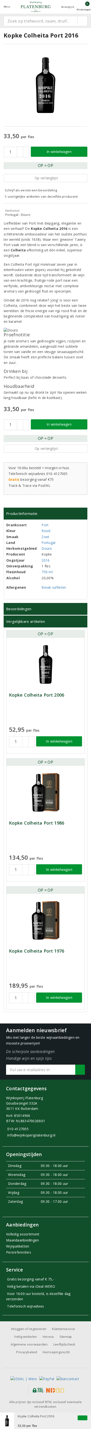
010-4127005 (18, 1129)
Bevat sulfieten (53, 587)
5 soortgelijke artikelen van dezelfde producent (41, 196)
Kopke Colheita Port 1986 (36, 823)
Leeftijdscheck (64, 1344)
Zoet (45, 536)
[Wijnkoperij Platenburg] (36, 6)
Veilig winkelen (25, 1336)
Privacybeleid (26, 1352)
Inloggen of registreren (28, 1329)
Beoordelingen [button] (18, 608)
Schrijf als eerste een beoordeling (31, 190)
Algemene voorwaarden (29, 1344)
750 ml (47, 572)
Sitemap (65, 1336)
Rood (45, 530)
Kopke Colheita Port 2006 (36, 695)
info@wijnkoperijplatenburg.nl (31, 1135)
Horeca (48, 1336)
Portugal (48, 542)
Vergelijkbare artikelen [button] (25, 621)
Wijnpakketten (17, 1246)
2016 (45, 560)
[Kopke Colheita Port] (45, 664)
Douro (46, 548)
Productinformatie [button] (22, 513)
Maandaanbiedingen (22, 1240)
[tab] (45, 513)
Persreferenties (18, 1252)
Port (45, 525)
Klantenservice (63, 1329)
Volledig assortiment (22, 1234)
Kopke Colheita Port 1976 (36, 951)
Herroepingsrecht (56, 1352)
